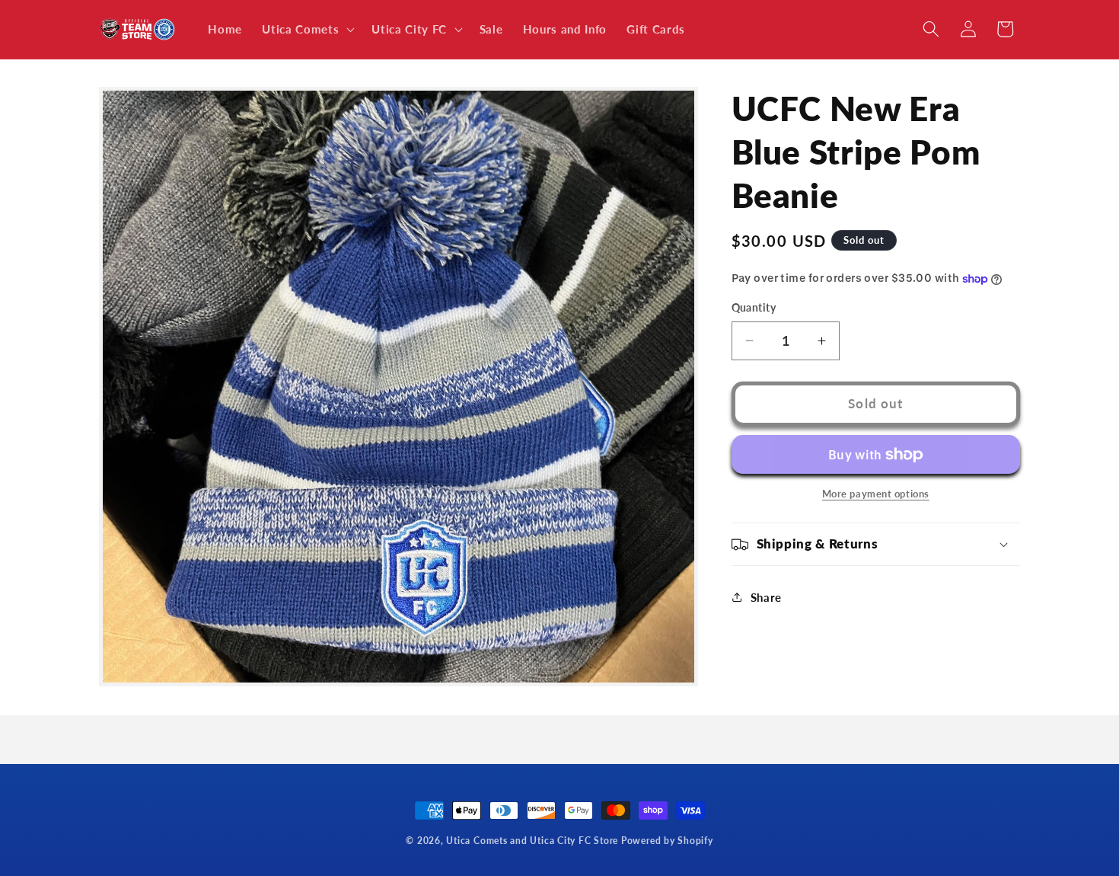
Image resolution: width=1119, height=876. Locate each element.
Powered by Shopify (667, 840)
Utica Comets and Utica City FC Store (532, 840)
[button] (307, 29)
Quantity (754, 307)
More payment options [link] (875, 494)
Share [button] (766, 597)
